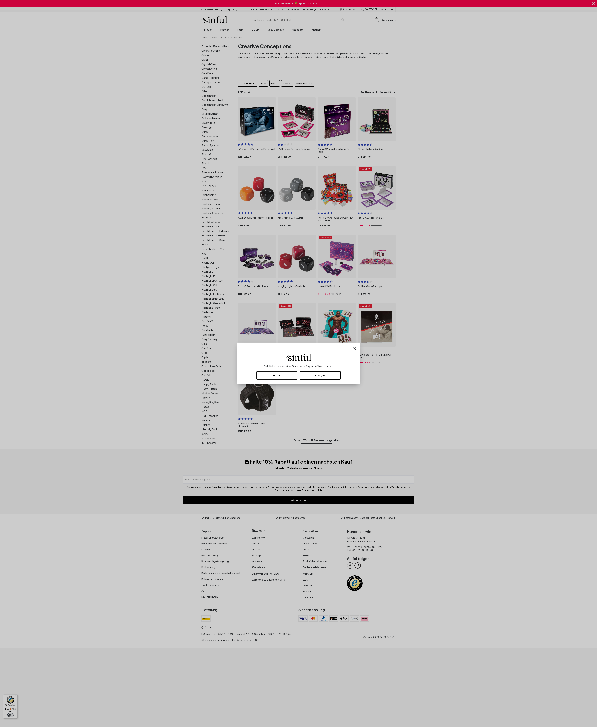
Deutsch (276, 375)
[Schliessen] (354, 348)
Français (320, 375)
